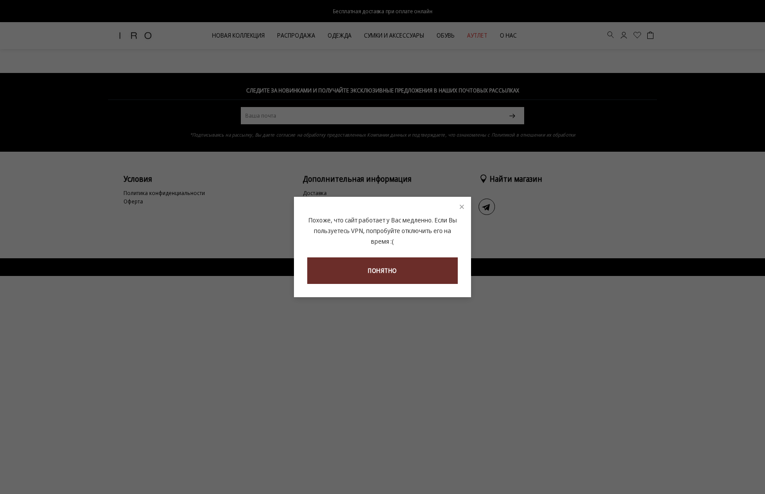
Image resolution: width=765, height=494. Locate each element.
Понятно (382, 270)
